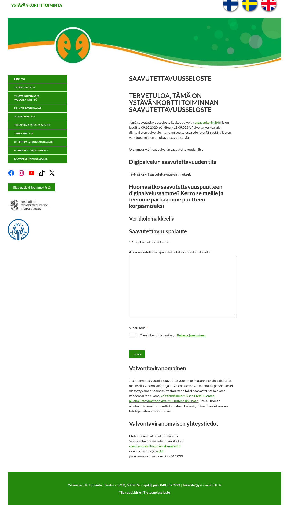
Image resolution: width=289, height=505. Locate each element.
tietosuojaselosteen (191, 335)
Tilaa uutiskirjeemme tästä (31, 187)
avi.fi (160, 451)
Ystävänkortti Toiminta (36, 5)
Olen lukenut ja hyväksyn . (173, 335)
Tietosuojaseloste (156, 492)
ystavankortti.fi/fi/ (208, 122)
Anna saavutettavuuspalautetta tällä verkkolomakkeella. (170, 252)
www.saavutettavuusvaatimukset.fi (154, 446)
